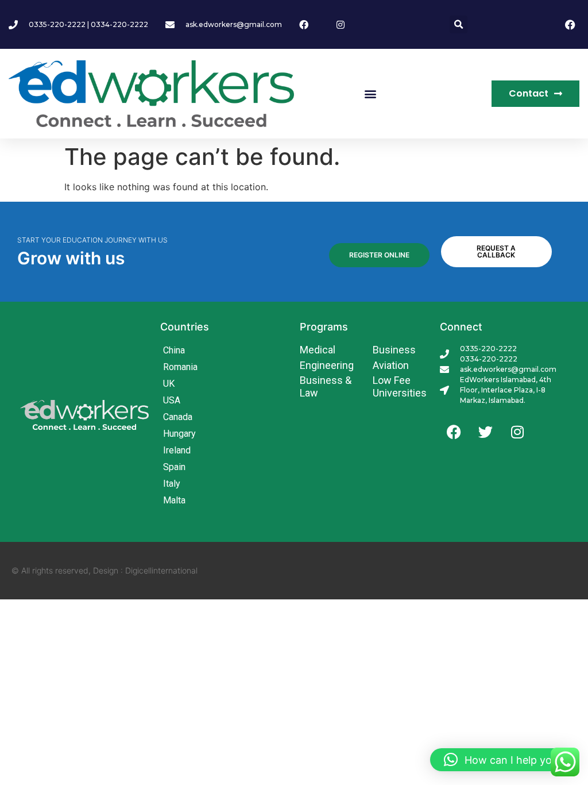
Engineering (327, 365)
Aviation (391, 365)
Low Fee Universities (400, 386)
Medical (317, 350)
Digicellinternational (161, 570)
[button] (458, 24)
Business (394, 350)
